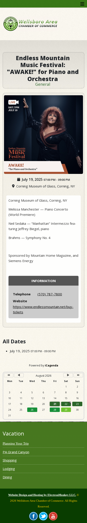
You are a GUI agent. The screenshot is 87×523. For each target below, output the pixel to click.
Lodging (9, 468)
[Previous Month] (18, 375)
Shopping (10, 460)
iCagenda (51, 365)
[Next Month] (68, 375)
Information (43, 280)
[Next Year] (78, 375)
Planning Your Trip (16, 443)
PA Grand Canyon (16, 452)
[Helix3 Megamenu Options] (82, 4)
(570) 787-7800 (49, 294)
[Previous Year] (8, 375)
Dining (7, 477)
